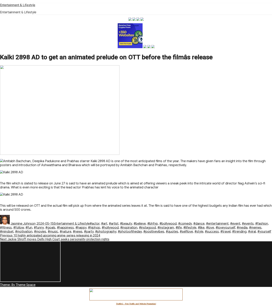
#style (199, 232)
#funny (39, 228)
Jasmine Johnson (23, 224)
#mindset (7, 232)
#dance (198, 224)
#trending (239, 232)
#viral (252, 232)
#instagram (166, 228)
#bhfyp (152, 224)
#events (248, 224)
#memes (255, 228)
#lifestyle (189, 228)
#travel (225, 232)
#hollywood (110, 228)
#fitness (6, 228)
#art (104, 224)
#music (53, 232)
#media (242, 228)
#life (179, 228)
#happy (80, 228)
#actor (95, 224)
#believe (140, 224)
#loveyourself (225, 228)
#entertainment (217, 224)
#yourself (264, 232)
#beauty (126, 224)
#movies (40, 232)
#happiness (65, 228)
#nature (65, 232)
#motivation (23, 232)
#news (77, 232)
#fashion (261, 224)
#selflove (186, 232)
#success (212, 232)
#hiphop (94, 228)
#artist (113, 224)
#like (201, 228)
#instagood (147, 228)
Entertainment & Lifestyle (17, 5)
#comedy (185, 224)
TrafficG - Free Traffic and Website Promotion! (136, 304)
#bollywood (168, 224)
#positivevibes (153, 232)
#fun (28, 228)
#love (210, 228)
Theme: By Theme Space (17, 285)
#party (89, 232)
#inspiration (128, 228)
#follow (18, 228)
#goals (50, 228)
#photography (105, 232)
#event (235, 224)
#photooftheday (130, 232)
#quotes (172, 232)
